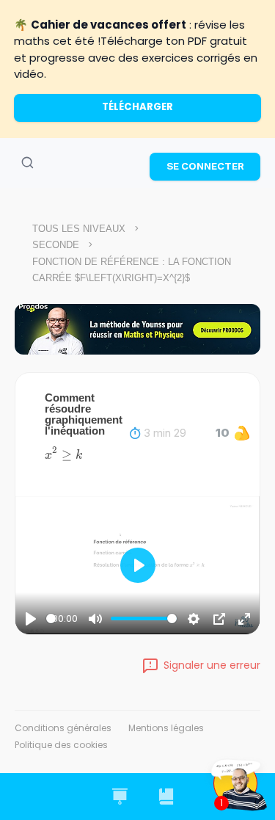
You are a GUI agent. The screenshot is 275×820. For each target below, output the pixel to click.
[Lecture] (31, 619)
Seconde (55, 244)
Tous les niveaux (78, 228)
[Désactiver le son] (95, 619)
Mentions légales (166, 728)
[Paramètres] (193, 619)
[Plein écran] (244, 619)
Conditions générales (63, 728)
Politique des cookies (61, 745)
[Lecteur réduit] (219, 619)
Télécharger (137, 107)
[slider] (51, 618)
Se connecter (205, 166)
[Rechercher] (27, 162)
